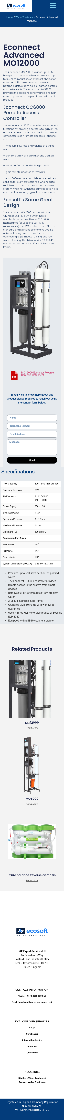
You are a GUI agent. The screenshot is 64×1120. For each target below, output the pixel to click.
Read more (32, 728)
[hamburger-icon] (52, 6)
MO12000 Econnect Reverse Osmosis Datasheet (37, 374)
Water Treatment (24, 17)
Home (9, 17)
